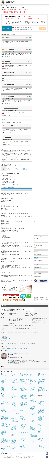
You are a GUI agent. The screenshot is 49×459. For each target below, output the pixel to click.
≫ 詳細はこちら (3, 329)
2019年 (8, 348)
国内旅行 (13, 436)
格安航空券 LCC (13, 440)
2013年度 (25, 348)
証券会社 (3, 396)
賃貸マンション (3, 433)
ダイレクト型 (4, 375)
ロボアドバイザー (3, 419)
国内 (12, 444)
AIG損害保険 (7, 37)
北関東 (26, 383)
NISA (2, 395)
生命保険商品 (40, 411)
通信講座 (21, 418)
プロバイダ (40, 382)
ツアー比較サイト (13, 442)
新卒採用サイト (32, 395)
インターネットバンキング (5, 402)
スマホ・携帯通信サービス (42, 374)
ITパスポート (25, 424)
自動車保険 (2, 374)
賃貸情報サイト (3, 432)
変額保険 (39, 424)
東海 (5, 440)
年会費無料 (3, 410)
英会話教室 (21, 416)
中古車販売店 (13, 403)
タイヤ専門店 (22, 449)
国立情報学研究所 (37, 20)
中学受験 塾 (21, 394)
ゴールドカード (4, 412)
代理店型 (3, 380)
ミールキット (13, 383)
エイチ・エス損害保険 (9, 96)
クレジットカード (3, 409)
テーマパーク (32, 441)
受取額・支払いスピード (26, 169)
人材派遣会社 (32, 400)
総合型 (13, 420)
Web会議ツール (32, 408)
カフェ (12, 414)
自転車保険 (2, 381)
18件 (30, 37)
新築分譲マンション (4, 439)
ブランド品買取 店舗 (14, 425)
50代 (26, 27)
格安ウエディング (32, 426)
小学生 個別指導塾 (22, 403)
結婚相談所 (31, 427)
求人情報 (34, 453)
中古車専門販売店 (14, 404)
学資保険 (2, 389)
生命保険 (2, 386)
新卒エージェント (32, 396)
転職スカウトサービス (33, 381)
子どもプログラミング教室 (24, 432)
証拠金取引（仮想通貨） (5, 418)
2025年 (2, 348)
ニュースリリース (14, 453)
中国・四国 (8, 446)
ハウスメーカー (4, 448)
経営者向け (32, 410)
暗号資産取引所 (3, 416)
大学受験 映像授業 (22, 381)
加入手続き (18, 29)
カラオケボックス (32, 440)
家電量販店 (21, 444)
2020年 (5, 348)
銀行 (2, 397)
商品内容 (16, 168)
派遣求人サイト (32, 390)
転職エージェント (32, 382)
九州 (9, 440)
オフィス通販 (13, 427)
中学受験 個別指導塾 (23, 396)
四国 (39, 386)
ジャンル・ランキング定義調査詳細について (29, 310)
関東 (36, 435)
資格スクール (22, 425)
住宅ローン (2, 404)
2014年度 (21, 348)
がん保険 (2, 388)
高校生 (22, 406)
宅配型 (13, 394)
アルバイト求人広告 (33, 401)
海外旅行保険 (3, 383)
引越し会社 (12, 395)
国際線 (15, 441)
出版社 (13, 422)
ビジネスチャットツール (33, 407)
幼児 (21, 440)
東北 (24, 383)
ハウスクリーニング (14, 379)
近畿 (7, 440)
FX (1, 405)
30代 (21, 27)
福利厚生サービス (13, 429)
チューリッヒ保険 (9, 125)
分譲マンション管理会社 (4, 427)
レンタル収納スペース (15, 391)
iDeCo (39, 432)
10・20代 (18, 27)
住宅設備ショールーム (4, 434)
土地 (9, 424)
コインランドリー (13, 380)
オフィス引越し (13, 426)
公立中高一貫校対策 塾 (23, 398)
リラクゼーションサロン (23, 438)
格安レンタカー (13, 398)
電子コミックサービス (14, 419)
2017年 (13, 348)
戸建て (7, 424)
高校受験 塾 (21, 382)
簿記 (23, 420)
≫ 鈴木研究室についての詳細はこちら (14, 363)
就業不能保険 (40, 417)
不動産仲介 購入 (3, 425)
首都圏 (3, 440)
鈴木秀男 (38, 22)
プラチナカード (42, 444)
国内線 (13, 441)
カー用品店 (21, 448)
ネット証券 (2, 394)
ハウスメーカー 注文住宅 (4, 441)
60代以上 (29, 27)
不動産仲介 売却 (3, 423)
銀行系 (3, 408)
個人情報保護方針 (19, 453)
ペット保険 (40, 404)
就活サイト (31, 375)
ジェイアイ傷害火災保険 (10, 49)
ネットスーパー (13, 386)
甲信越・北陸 (25, 390)
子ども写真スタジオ (14, 417)
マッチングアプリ (32, 430)
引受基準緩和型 (41, 410)
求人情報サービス (32, 391)
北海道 (22, 383)
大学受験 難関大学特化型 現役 (24, 379)
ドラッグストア (22, 445)
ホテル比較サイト (13, 439)
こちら (35, 16)
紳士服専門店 (22, 446)
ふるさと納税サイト (14, 389)
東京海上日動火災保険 (9, 72)
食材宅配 (12, 381)
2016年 (16, 348)
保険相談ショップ (3, 390)
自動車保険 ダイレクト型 (42, 397)
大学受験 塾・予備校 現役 (24, 374)
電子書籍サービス (13, 418)
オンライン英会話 (22, 417)
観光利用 (13, 448)
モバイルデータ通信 (41, 381)
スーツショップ (22, 447)
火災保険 (2, 382)
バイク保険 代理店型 (41, 401)
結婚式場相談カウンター (33, 428)
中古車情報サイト (13, 402)
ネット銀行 (2, 401)
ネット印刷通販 (32, 406)
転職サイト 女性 (32, 380)
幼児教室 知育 (22, 410)
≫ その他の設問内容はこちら (5, 338)
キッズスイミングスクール (23, 439)
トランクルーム (13, 390)
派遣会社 (31, 388)
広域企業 (40, 387)
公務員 (22, 424)
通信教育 (21, 405)
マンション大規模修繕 (4, 430)
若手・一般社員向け (34, 413)
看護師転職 (31, 383)
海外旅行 (16, 436)
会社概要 (10, 453)
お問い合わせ (24, 453)
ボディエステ (32, 420)
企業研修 (31, 409)
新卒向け (32, 414)
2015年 (19, 348)
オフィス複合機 (13, 428)
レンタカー (12, 397)
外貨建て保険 (40, 419)
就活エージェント (32, 374)
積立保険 (39, 425)
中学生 (24, 406)
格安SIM (40, 375)
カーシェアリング (13, 396)
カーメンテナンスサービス (15, 413)
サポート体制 (30, 29)
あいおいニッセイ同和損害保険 (11, 108)
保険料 (22, 29)
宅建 (21, 420)
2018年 (10, 348)
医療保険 (2, 387)
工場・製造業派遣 (32, 389)
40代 (23, 27)
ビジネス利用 (14, 447)
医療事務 (23, 419)
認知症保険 (40, 418)
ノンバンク (6, 408)
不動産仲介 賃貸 (3, 431)
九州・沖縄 (22, 387)
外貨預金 (2, 403)
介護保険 (39, 420)
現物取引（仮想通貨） (5, 417)
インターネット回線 (41, 388)
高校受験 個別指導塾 (23, 388)
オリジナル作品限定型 (15, 421)
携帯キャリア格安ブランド (43, 379)
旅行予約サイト (13, 435)
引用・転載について (29, 453)
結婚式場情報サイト (33, 429)
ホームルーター (40, 380)
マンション (3, 424)
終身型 (40, 409)
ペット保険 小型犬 (41, 405)
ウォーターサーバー (14, 374)
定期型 (43, 409)
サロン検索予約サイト (33, 421)
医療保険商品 (40, 408)
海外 (14, 444)
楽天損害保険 (8, 137)
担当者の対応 (25, 29)
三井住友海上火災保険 (9, 84)
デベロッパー (4, 449)
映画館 (31, 434)
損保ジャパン (7, 61)
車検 (11, 412)
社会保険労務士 (23, 428)
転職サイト (31, 379)
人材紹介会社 (32, 398)
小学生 (27, 406)
